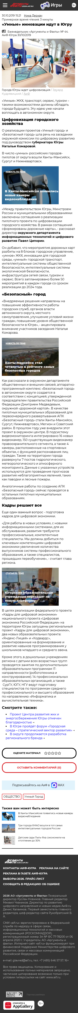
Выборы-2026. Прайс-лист (23, 879)
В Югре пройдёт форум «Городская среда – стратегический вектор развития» (39, 728)
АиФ (27, 93)
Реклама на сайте (54, 868)
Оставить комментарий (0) (39, 767)
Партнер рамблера (36, 994)
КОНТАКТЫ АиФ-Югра (19, 868)
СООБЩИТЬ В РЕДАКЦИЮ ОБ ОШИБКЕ (31, 884)
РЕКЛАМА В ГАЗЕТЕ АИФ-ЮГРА (25, 873)
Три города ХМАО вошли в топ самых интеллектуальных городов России (40, 827)
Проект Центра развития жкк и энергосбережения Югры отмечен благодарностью (33, 718)
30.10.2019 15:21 (11, 15)
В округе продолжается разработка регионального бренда (36, 736)
